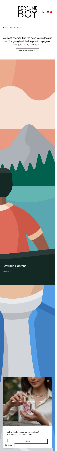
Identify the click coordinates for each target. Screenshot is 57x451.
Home (5, 27)
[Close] (48, 381)
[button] (4, 12)
